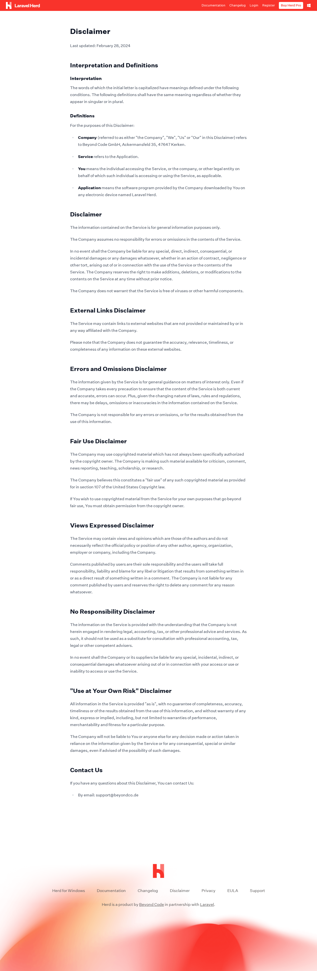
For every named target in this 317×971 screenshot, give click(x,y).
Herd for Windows (68, 890)
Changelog (148, 890)
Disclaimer (180, 890)
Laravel (207, 904)
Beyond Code (151, 904)
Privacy (208, 890)
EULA (232, 890)
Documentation (111, 890)
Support (257, 890)
